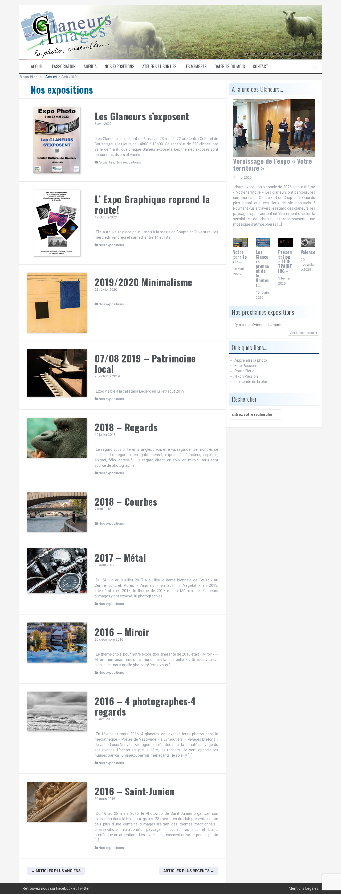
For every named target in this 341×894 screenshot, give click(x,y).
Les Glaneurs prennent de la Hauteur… (263, 268)
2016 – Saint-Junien (134, 791)
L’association (64, 66)
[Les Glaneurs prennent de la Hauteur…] (263, 242)
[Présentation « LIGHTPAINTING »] (285, 242)
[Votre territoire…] (240, 242)
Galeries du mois (229, 66)
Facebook (64, 888)
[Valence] (308, 242)
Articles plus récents (188, 871)
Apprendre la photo (250, 360)
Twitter (84, 888)
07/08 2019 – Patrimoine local (145, 363)
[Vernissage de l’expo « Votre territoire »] (274, 128)
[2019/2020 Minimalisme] (57, 302)
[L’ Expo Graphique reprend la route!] (57, 223)
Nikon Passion (246, 376)
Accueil (37, 66)
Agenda (90, 66)
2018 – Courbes (126, 501)
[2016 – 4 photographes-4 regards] (57, 712)
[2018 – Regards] (57, 438)
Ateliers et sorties (159, 66)
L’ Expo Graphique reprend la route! (152, 204)
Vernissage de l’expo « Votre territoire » (272, 164)
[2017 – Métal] (57, 570)
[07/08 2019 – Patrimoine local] (57, 373)
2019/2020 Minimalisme (143, 282)
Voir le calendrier (302, 332)
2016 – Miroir (122, 632)
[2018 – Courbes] (57, 512)
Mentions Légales (303, 888)
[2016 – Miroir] (57, 642)
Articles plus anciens (56, 871)
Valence (308, 252)
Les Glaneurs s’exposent (142, 116)
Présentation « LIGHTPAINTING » (285, 261)
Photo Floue (244, 371)
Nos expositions (119, 66)
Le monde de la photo (252, 382)
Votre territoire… (240, 257)
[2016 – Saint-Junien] (57, 802)
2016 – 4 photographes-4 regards (145, 706)
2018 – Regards (126, 427)
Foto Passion (245, 366)
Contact (260, 66)
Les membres (195, 66)
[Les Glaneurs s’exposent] (57, 140)
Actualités (106, 162)
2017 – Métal (120, 557)
